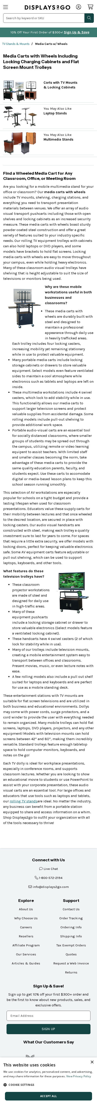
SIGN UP (48, 1029)
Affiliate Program (26, 945)
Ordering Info (71, 927)
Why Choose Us (26, 918)
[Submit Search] (89, 18)
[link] (47, 7)
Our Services (26, 954)
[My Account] (79, 7)
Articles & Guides (26, 963)
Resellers (26, 936)
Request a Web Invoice (71, 963)
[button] (48, 1084)
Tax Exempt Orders (71, 945)
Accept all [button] (48, 1096)
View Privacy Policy (78, 1076)
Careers (26, 927)
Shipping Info (71, 936)
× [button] (92, 1062)
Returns (71, 972)
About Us (26, 909)
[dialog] (48, 1081)
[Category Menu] (11, 7)
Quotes (71, 954)
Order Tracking (71, 918)
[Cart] (91, 7)
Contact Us (71, 909)
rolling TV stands (23, 801)
